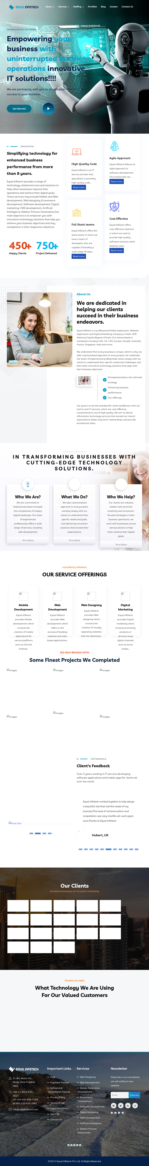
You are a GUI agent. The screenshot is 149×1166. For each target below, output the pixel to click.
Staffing (77, 6)
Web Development (90, 1082)
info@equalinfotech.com (25, 1109)
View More (28, 540)
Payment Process (59, 1082)
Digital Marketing (89, 1112)
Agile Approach (120, 158)
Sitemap (54, 1113)
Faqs (52, 1076)
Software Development (92, 1106)
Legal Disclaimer (59, 1108)
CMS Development (90, 1117)
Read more (79, 187)
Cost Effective (118, 218)
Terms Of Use (57, 1102)
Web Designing (91, 605)
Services (62, 6)
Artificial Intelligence (91, 1123)
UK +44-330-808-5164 (25, 1099)
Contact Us (127, 6)
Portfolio (92, 6)
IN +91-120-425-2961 (25, 1103)
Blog (103, 6)
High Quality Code (84, 164)
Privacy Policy (57, 1097)
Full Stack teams (83, 224)
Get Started (19, 108)
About (49, 6)
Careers (114, 6)
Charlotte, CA (102, 840)
